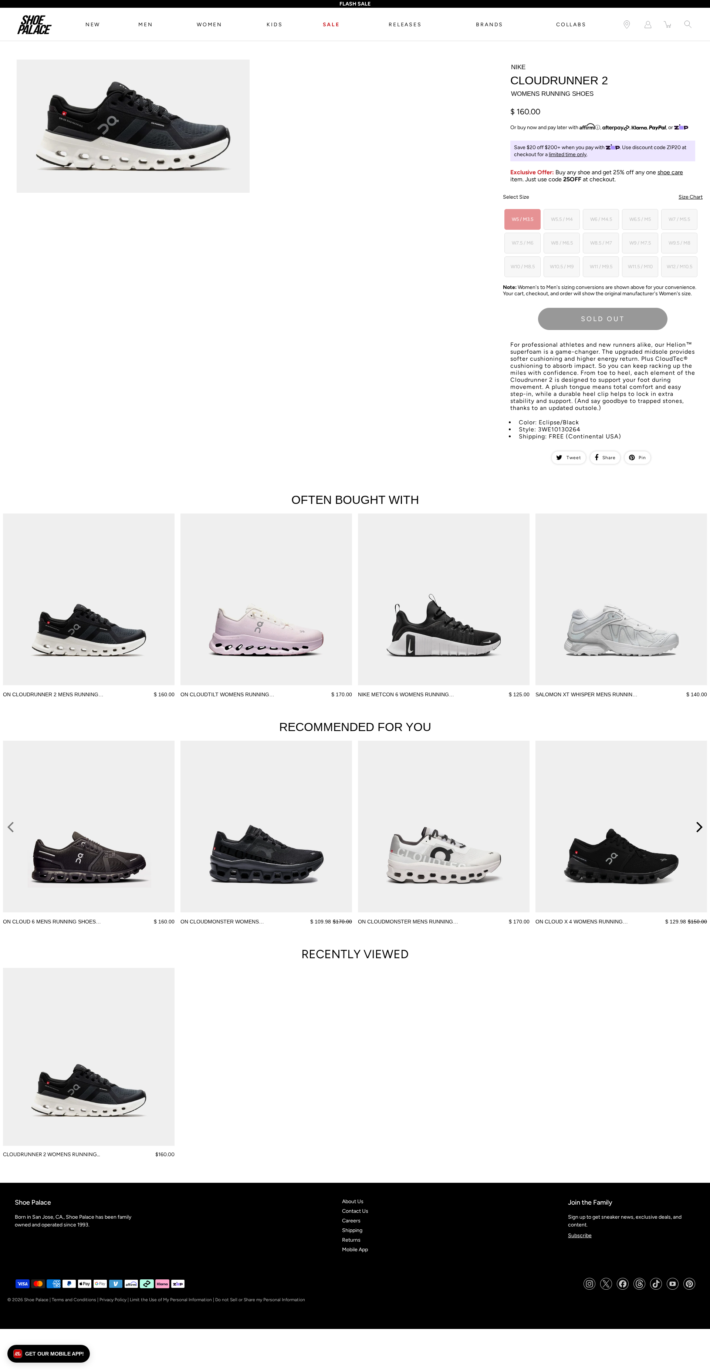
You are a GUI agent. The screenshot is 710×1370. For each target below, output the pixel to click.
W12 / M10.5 (679, 266)
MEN (145, 24)
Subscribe (580, 1235)
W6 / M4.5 (601, 219)
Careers (351, 1221)
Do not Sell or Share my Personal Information (260, 1299)
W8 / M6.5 (562, 243)
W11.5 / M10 (640, 266)
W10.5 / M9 (562, 266)
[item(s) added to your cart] (668, 24)
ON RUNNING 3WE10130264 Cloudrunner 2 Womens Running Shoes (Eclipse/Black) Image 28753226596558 (123, 66)
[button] (48, 1354)
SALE (331, 24)
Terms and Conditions (74, 1299)
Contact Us (355, 1211)
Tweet (574, 457)
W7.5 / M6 (522, 243)
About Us (353, 1201)
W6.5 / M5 (640, 219)
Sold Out (603, 319)
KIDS (275, 24)
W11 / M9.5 (601, 266)
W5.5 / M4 (562, 219)
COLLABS (571, 24)
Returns (351, 1240)
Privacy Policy (112, 1299)
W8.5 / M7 (601, 243)
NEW (92, 24)
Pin (642, 457)
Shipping (352, 1230)
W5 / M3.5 (522, 219)
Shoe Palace (36, 1299)
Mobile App (355, 1249)
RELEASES (405, 24)
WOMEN (209, 24)
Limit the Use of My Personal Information (171, 1299)
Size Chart (691, 197)
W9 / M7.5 (640, 243)
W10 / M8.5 (523, 266)
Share (609, 457)
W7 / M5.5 (679, 219)
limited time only (567, 154)
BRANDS (489, 24)
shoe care (670, 172)
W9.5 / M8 (679, 243)
